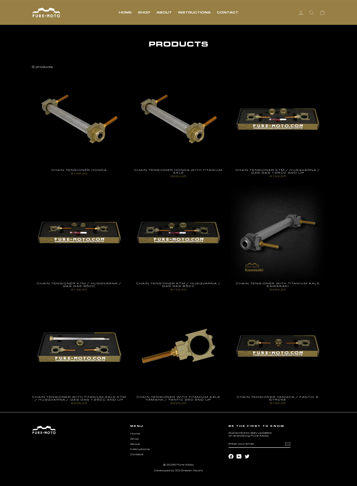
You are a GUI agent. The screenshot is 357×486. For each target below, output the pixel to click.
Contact (227, 12)
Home (125, 12)
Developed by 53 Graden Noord (178, 470)
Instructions (194, 12)
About (164, 12)
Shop (144, 12)
